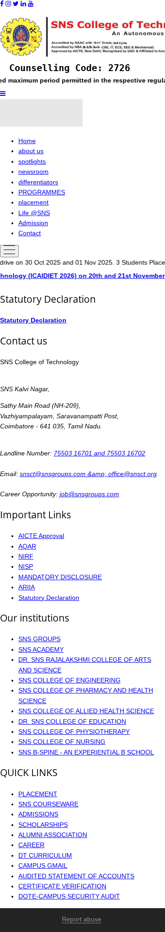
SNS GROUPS (39, 639)
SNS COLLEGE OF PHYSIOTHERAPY (74, 731)
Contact (29, 233)
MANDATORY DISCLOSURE (60, 577)
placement (33, 202)
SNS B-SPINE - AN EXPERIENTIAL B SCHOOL (86, 752)
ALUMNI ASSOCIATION (52, 834)
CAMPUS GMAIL (42, 865)
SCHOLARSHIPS (43, 824)
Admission (33, 223)
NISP (25, 566)
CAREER (31, 845)
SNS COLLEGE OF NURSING (61, 741)
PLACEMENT (37, 794)
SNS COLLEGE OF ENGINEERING (69, 680)
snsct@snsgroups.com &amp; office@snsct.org (88, 473)
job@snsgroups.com (89, 494)
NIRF (25, 556)
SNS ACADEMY (41, 649)
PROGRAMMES (41, 192)
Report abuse (81, 919)
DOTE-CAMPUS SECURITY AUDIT (69, 896)
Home (27, 140)
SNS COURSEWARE (48, 804)
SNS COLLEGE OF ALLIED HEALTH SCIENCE (86, 711)
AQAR (27, 546)
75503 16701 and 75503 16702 (99, 453)
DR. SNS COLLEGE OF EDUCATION (72, 721)
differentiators (38, 182)
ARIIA (26, 587)
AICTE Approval (41, 535)
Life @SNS (34, 212)
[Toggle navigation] (9, 251)
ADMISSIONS (38, 814)
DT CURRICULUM (45, 855)
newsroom (33, 171)
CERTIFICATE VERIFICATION (62, 886)
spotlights (32, 161)
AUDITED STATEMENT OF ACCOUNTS (76, 876)
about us (31, 151)
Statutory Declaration (33, 320)
